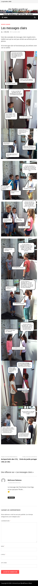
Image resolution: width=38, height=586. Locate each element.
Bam (30, 583)
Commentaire (6, 521)
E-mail (3, 554)
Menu (6, 17)
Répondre (11, 497)
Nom (3, 546)
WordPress (24, 583)
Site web (4, 562)
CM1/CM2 (6, 32)
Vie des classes (5, 24)
